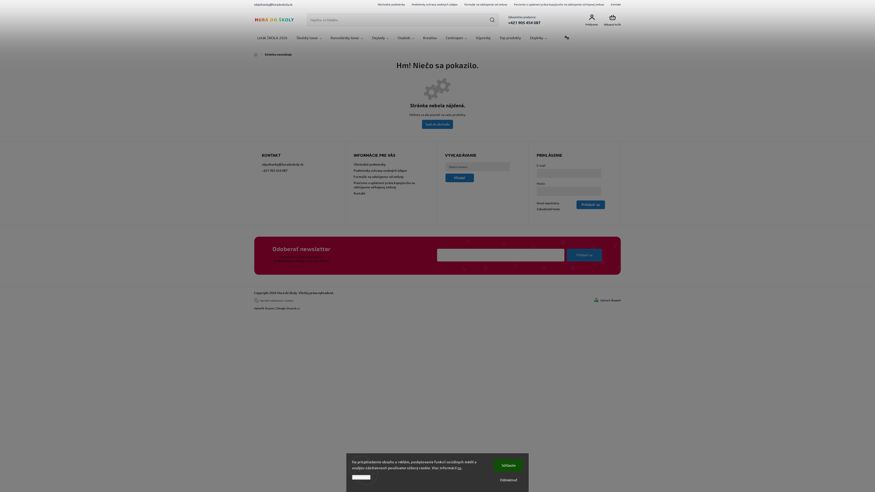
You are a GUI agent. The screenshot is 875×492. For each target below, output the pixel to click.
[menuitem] (272, 38)
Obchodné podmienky (391, 4)
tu (459, 468)
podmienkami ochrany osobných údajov (301, 261)
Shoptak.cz (293, 308)
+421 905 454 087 (275, 170)
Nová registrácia (548, 203)
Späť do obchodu (437, 124)
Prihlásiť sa (584, 255)
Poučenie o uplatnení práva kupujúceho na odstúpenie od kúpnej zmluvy (559, 4)
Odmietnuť (508, 480)
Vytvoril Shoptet (610, 300)
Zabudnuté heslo (548, 209)
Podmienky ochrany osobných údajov (435, 4)
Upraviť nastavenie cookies (276, 300)
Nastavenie (361, 477)
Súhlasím (509, 465)
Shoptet (270, 308)
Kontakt (616, 4)
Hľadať (492, 20)
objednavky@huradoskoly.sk (283, 164)
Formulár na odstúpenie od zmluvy (485, 4)
